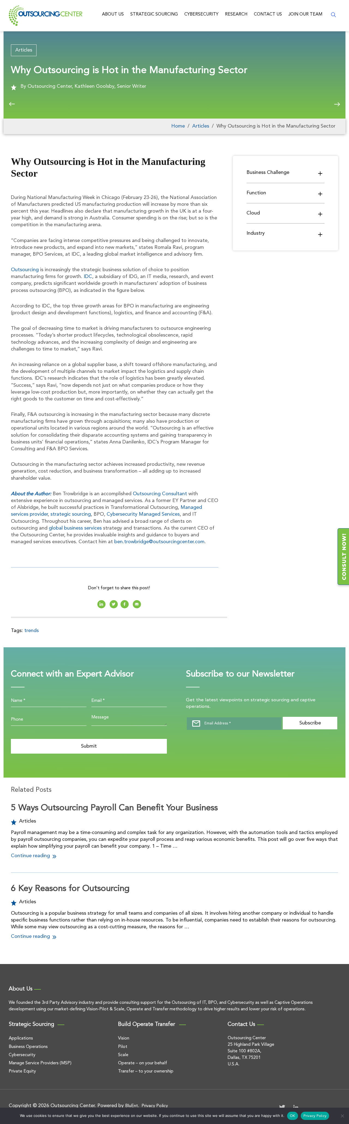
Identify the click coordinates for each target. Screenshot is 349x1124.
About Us (113, 14)
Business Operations (28, 1047)
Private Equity (22, 1071)
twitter (114, 604)
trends (31, 630)
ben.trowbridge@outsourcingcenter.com (159, 541)
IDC (88, 276)
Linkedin (101, 604)
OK (292, 1116)
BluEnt (131, 1106)
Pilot (122, 1047)
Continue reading (31, 855)
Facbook (125, 604)
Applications (21, 1038)
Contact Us (268, 14)
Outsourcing (25, 269)
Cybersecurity (201, 14)
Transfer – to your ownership (145, 1071)
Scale (123, 1055)
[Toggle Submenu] (320, 173)
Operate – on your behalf (142, 1063)
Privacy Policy (155, 1106)
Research (236, 14)
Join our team (305, 14)
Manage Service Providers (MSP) (40, 1063)
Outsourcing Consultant (160, 493)
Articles (23, 50)
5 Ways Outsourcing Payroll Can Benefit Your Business (114, 808)
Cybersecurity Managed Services (143, 514)
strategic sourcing (70, 514)
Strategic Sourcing (154, 14)
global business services (75, 528)
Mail (137, 604)
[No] (342, 1116)
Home (178, 126)
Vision (123, 1038)
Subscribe (310, 723)
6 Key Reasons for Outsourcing (70, 888)
